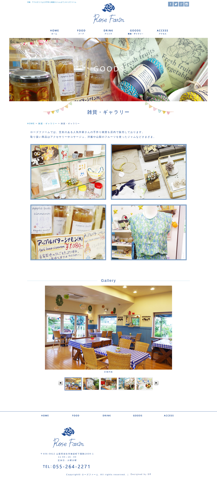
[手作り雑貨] (68, 198)
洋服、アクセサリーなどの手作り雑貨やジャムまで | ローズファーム (51, 2)
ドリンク (108, 31)
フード (81, 31)
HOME (31, 123)
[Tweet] (175, 6)
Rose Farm (108, 13)
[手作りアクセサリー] (149, 198)
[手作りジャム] (68, 258)
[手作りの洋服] (149, 258)
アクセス (162, 31)
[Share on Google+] (181, 6)
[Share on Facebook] (170, 6)
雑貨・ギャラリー (135, 31)
